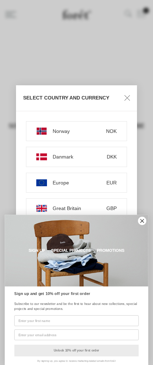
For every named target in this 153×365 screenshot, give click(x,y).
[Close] (127, 98)
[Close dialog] (142, 221)
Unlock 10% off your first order (76, 350)
